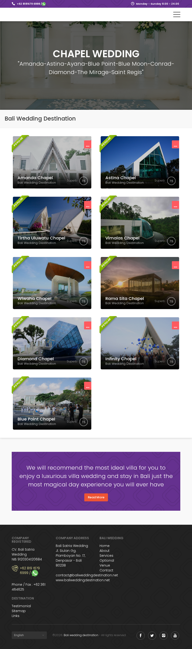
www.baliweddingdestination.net (83, 580)
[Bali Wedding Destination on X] (152, 635)
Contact (106, 570)
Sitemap (19, 611)
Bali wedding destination (81, 635)
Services (106, 555)
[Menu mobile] (176, 15)
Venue (105, 565)
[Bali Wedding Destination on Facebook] (141, 635)
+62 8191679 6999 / (29, 4)
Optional (107, 560)
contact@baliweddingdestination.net (87, 575)
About (105, 550)
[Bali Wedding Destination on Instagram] (163, 635)
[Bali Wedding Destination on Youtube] (175, 635)
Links (15, 615)
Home (105, 545)
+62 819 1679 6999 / (30, 571)
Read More (96, 497)
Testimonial (21, 606)
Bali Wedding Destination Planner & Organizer (32, 14)
